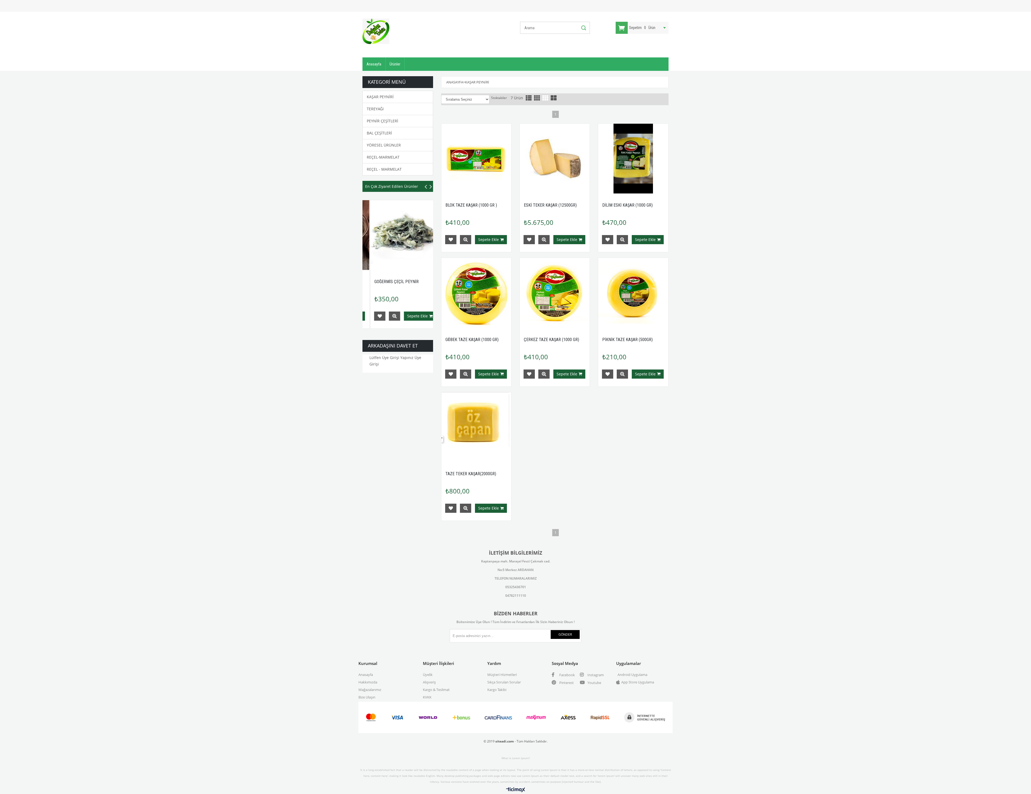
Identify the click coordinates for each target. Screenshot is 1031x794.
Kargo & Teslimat (436, 689)
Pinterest (566, 682)
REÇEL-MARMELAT (383, 157)
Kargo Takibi (496, 689)
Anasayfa (373, 64)
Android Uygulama (632, 674)
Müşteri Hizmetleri (502, 674)
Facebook (566, 674)
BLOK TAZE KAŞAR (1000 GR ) (471, 205)
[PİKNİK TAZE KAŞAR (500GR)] (417, 235)
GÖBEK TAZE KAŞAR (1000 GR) (472, 339)
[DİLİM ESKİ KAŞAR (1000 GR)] (633, 158)
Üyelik (428, 674)
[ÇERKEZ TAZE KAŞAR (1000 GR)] (555, 293)
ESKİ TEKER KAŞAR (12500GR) (550, 205)
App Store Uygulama (637, 682)
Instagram (595, 674)
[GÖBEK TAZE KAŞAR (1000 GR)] (476, 293)
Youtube (594, 682)
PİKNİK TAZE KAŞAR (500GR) (411, 281)
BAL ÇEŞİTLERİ (379, 133)
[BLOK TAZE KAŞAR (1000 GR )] (476, 158)
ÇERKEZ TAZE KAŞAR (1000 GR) (551, 339)
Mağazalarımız (369, 689)
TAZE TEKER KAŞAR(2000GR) (470, 473)
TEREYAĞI (375, 108)
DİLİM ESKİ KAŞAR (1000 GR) (627, 205)
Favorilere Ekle (391, 316)
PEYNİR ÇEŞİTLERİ (382, 120)
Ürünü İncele (406, 316)
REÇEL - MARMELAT (384, 169)
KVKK (427, 697)
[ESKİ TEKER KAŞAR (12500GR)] (555, 158)
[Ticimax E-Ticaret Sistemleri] (515, 790)
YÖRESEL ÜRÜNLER (384, 145)
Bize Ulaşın (366, 697)
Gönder (565, 634)
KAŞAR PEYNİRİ (380, 96)
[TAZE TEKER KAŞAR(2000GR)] (476, 427)
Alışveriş (429, 682)
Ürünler (395, 64)
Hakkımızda (367, 682)
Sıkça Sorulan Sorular (504, 682)
